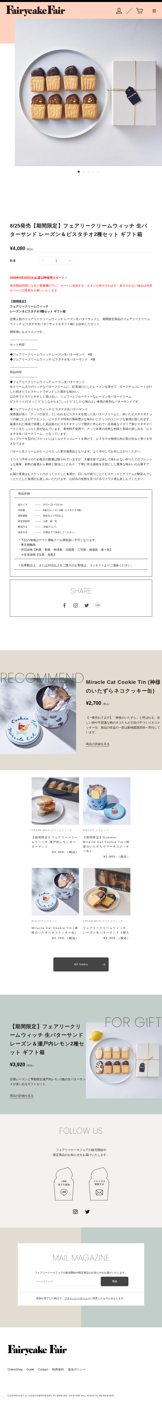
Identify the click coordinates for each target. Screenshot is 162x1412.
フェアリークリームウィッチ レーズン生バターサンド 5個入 (106, 930)
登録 (114, 1281)
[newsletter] (99, 1184)
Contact (43, 1369)
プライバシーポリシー (77, 1298)
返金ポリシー (77, 1369)
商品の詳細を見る (98, 744)
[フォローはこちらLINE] (98, 605)
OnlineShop (15, 1369)
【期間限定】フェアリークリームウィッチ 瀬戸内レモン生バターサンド (55, 842)
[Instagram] (75, 1212)
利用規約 (58, 1369)
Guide (30, 1369)
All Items (81, 964)
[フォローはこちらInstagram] (75, 605)
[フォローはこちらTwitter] (86, 605)
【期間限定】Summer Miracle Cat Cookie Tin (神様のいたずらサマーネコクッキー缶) (106, 844)
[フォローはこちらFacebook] (64, 605)
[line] (64, 1184)
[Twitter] (87, 1212)
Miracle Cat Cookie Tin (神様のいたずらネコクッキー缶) (55, 930)
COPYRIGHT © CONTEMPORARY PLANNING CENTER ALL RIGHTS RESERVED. (61, 1395)
